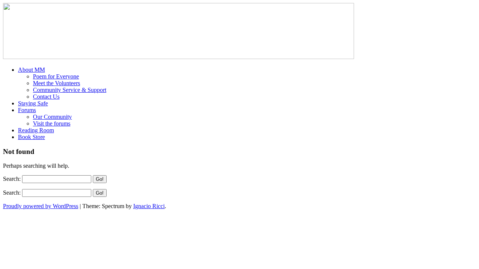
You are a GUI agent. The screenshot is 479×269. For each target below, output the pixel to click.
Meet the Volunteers (56, 83)
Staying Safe (33, 103)
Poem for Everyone (56, 76)
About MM (31, 70)
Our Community (52, 117)
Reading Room (36, 130)
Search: (12, 179)
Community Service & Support (69, 90)
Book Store (31, 137)
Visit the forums (51, 123)
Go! (100, 179)
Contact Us (46, 96)
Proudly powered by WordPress (40, 206)
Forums (27, 110)
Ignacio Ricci (149, 206)
